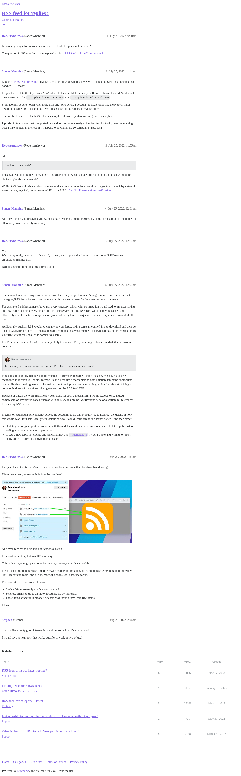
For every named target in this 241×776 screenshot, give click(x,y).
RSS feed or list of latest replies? (84, 53)
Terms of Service (56, 762)
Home (5, 762)
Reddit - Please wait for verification (90, 190)
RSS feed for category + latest (22, 701)
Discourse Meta (11, 3)
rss (3, 24)
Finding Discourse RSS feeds (22, 686)
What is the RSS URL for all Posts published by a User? (40, 731)
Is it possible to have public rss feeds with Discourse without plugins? (50, 716)
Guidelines (36, 762)
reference (32, 691)
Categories (19, 762)
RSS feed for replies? (25, 13)
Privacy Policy (78, 762)
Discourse (23, 770)
